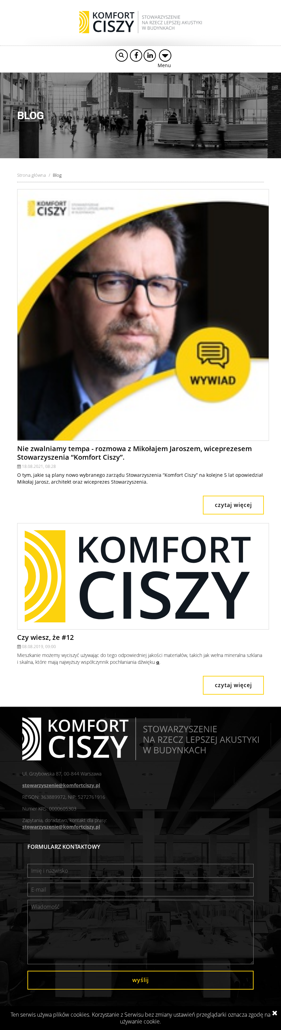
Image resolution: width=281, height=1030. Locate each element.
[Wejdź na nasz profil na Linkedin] (150, 55)
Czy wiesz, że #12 (45, 637)
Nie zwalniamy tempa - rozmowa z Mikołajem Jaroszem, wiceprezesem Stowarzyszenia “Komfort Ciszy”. (134, 453)
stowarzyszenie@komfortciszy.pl (61, 785)
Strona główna (31, 175)
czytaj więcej (233, 505)
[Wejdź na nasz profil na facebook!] (136, 55)
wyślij (140, 980)
